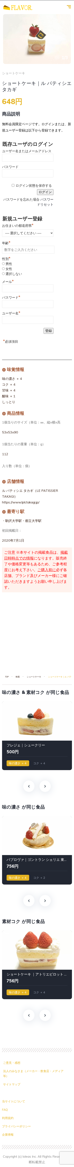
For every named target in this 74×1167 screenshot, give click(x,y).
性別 (6, 259)
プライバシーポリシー (16, 1126)
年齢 (6, 243)
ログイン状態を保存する (34, 185)
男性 (9, 264)
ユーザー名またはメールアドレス (26, 151)
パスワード (10, 167)
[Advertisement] (37, 631)
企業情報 (8, 1134)
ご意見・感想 (11, 1063)
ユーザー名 (11, 312)
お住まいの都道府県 (18, 225)
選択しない (14, 274)
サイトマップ (11, 1084)
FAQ (5, 1110)
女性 (9, 269)
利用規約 (8, 1118)
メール (8, 281)
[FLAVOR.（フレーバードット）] (17, 7)
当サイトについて (13, 1101)
